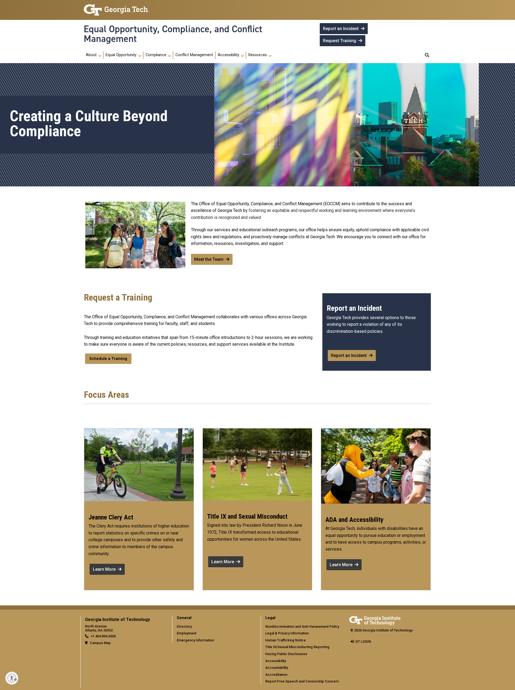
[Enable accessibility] (11, 678)
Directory (184, 626)
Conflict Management (194, 55)
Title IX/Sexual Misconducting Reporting (297, 647)
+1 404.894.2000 (103, 636)
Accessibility (275, 661)
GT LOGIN (363, 642)
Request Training (339, 40)
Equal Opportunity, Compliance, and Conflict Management (173, 34)
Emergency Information (195, 640)
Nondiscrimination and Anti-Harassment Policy (302, 626)
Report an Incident (341, 28)
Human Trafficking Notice (285, 640)
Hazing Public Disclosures (286, 654)
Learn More (104, 569)
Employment (186, 633)
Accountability (276, 668)
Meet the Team (208, 259)
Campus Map (100, 643)
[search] (427, 55)
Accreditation (276, 675)
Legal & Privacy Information (287, 633)
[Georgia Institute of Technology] (116, 7)
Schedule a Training (108, 358)
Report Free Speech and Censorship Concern (302, 681)
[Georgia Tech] (374, 620)
